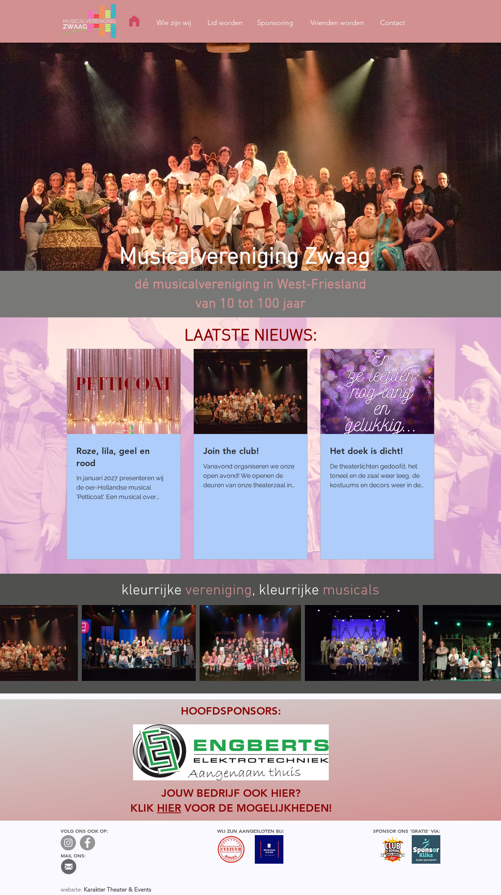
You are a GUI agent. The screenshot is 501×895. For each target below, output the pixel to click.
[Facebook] (87, 842)
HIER (169, 807)
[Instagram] (68, 842)
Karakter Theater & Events (117, 889)
